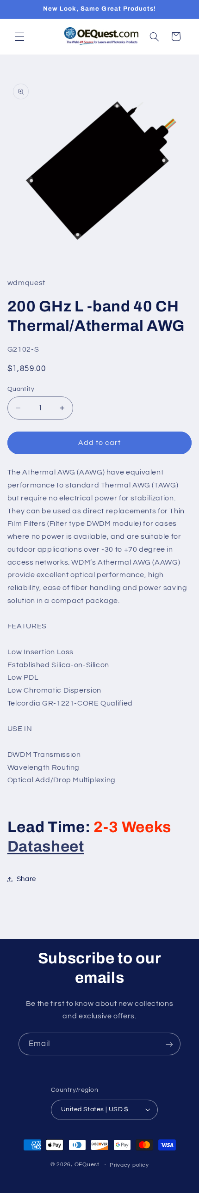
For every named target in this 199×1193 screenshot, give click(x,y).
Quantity (20, 389)
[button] (19, 36)
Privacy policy (129, 1165)
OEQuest (87, 1164)
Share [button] (26, 879)
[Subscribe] (169, 1044)
